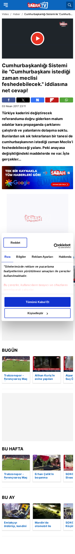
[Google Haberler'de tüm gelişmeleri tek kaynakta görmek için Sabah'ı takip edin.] (37, 179)
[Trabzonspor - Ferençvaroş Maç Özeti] (16, 364)
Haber (16, 14)
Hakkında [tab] (65, 256)
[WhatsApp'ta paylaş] (66, 99)
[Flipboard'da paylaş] (52, 99)
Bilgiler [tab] (21, 256)
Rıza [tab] (7, 256)
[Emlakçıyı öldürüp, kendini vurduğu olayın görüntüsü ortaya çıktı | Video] (16, 511)
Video (5, 14)
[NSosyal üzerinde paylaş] (37, 99)
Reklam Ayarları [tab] (42, 256)
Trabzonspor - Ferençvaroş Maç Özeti (16, 377)
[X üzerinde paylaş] (23, 99)
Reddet (15, 242)
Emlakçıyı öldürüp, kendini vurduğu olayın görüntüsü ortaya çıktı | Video (15, 524)
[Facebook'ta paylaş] (8, 99)
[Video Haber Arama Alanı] (69, 5)
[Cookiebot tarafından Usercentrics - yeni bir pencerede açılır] (54, 245)
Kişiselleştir (35, 313)
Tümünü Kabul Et (37, 302)
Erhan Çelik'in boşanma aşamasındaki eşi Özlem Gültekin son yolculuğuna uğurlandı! (46, 476)
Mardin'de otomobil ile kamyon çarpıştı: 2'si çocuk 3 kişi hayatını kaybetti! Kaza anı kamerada (46, 524)
